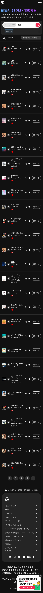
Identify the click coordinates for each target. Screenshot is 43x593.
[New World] (4, 92)
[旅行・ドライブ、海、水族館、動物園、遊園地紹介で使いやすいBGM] (4, 322)
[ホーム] (6, 490)
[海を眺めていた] (4, 408)
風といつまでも (17, 147)
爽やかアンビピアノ (17, 190)
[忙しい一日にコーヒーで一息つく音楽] (4, 207)
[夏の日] (4, 63)
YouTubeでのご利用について (17, 529)
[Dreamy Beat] (4, 365)
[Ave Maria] (4, 164)
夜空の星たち (16, 133)
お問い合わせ (10, 548)
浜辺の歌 (14, 380)
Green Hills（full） (17, 118)
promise (14, 176)
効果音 (8, 509)
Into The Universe (17, 305)
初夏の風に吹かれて (17, 233)
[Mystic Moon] (4, 422)
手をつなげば (16, 291)
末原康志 (14, 221)
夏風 (13, 46)
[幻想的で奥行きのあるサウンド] (4, 436)
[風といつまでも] (4, 149)
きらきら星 (15, 280)
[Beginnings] (4, 221)
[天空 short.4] (4, 393)
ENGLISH (9, 551)
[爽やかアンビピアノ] (4, 192)
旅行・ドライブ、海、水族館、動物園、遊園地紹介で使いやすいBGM (17, 319)
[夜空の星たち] (4, 135)
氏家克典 (14, 92)
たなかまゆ (15, 351)
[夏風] (4, 49)
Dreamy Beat (17, 364)
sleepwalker (15, 337)
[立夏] (4, 264)
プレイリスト (10, 517)
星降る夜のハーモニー (17, 75)
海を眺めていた (17, 405)
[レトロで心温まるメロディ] (4, 451)
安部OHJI (14, 120)
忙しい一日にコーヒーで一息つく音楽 (17, 204)
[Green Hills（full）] (4, 120)
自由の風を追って (17, 463)
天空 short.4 (17, 392)
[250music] (2, 3)
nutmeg (14, 293)
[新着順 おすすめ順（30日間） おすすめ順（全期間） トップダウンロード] (31, 38)
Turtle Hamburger (17, 149)
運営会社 (9, 544)
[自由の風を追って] (4, 465)
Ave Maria (15, 164)
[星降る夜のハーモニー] (4, 77)
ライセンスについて (13, 525)
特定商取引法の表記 (13, 540)
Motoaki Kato (16, 48)
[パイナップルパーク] (4, 336)
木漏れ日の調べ (17, 104)
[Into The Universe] (4, 307)
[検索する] (38, 25)
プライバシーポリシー (14, 536)
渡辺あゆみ (15, 63)
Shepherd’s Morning (17, 349)
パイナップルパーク (17, 335)
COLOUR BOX (16, 106)
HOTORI (14, 77)
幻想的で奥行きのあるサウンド (17, 434)
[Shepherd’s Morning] (4, 350)
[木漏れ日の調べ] (4, 106)
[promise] (4, 178)
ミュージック (10, 506)
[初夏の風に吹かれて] (4, 235)
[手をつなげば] (4, 293)
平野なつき (15, 206)
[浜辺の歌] (4, 379)
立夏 (13, 262)
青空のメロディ (17, 247)
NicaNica (14, 192)
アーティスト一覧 (12, 521)
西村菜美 (14, 282)
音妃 (12, 394)
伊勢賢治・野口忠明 (17, 321)
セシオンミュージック (17, 383)
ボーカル (9, 513)
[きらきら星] (4, 278)
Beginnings (16, 219)
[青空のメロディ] (4, 250)
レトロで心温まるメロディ (17, 448)
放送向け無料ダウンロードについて (19, 533)
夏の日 (13, 61)
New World (16, 89)
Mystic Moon (17, 423)
